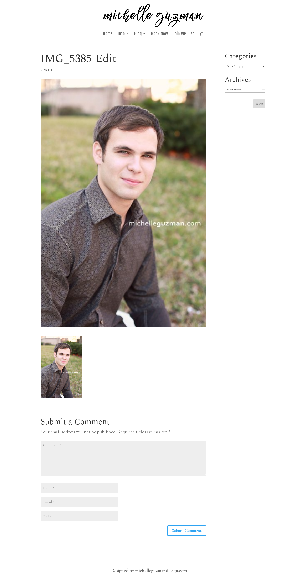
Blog (138, 34)
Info (121, 34)
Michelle (49, 70)
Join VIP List (183, 34)
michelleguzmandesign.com (161, 570)
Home (108, 34)
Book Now (159, 34)
